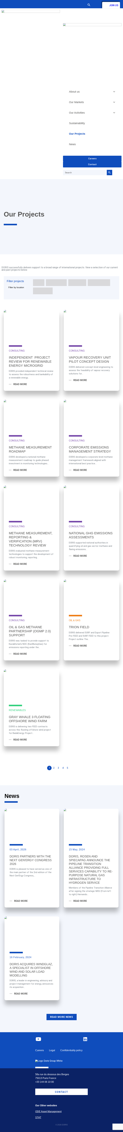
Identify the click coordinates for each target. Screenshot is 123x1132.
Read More (20, 384)
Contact (96, 5)
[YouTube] (38, 1041)
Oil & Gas (74, 620)
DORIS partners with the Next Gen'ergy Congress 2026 (31, 860)
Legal (52, 1050)
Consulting (17, 350)
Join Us (113, 5)
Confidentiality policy (71, 1050)
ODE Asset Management (48, 1111)
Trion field (79, 627)
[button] (90, 5)
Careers (39, 1050)
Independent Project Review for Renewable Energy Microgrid (30, 361)
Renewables (17, 710)
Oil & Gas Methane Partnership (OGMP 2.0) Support (30, 631)
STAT (38, 1117)
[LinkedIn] (85, 1040)
